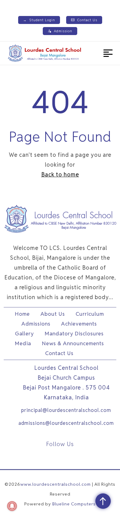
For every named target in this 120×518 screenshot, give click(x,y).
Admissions (36, 323)
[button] (108, 53)
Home (22, 313)
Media (23, 343)
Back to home (60, 174)
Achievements (79, 323)
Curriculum (90, 313)
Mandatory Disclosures (74, 333)
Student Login (39, 20)
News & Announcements (73, 343)
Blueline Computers (74, 504)
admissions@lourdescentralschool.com (66, 423)
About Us (53, 313)
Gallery (24, 333)
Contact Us (87, 20)
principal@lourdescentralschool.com (66, 410)
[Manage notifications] (12, 506)
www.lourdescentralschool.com (55, 484)
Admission (63, 31)
